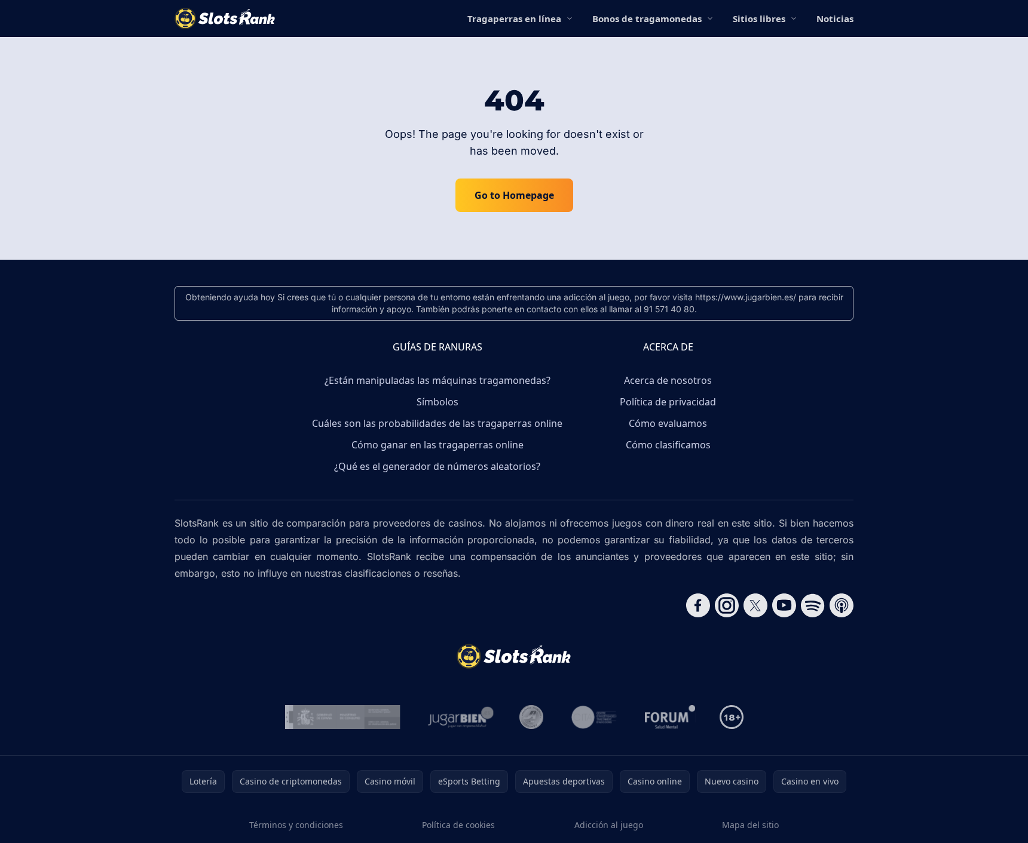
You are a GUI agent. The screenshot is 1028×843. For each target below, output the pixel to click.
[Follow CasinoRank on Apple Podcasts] (841, 605)
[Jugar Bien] (459, 717)
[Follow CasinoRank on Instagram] (727, 605)
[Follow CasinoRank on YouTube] (784, 605)
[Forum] (670, 717)
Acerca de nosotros (668, 380)
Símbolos (437, 401)
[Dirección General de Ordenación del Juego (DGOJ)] (342, 717)
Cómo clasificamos (668, 444)
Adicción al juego (608, 824)
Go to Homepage (514, 195)
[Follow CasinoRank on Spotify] (813, 605)
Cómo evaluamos (668, 423)
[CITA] (594, 717)
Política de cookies (458, 824)
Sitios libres (759, 18)
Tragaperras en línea (514, 18)
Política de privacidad (668, 401)
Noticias (834, 18)
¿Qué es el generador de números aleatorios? (437, 466)
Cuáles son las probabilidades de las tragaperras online (437, 423)
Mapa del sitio (750, 824)
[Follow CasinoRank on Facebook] (698, 605)
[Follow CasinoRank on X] (755, 605)
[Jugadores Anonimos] (531, 717)
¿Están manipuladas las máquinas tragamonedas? (437, 380)
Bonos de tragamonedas (647, 18)
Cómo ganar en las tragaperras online (437, 444)
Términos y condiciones (296, 824)
